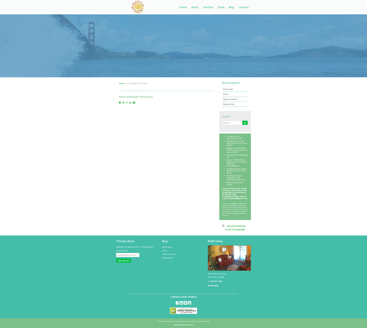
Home (183, 7)
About (195, 7)
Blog (231, 7)
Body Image (228, 89)
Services (208, 7)
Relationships (228, 104)
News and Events (230, 99)
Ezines (225, 94)
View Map (213, 285)
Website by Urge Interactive (183, 325)
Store (221, 7)
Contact (244, 7)
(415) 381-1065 (216, 281)
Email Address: (122, 251)
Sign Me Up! (123, 260)
